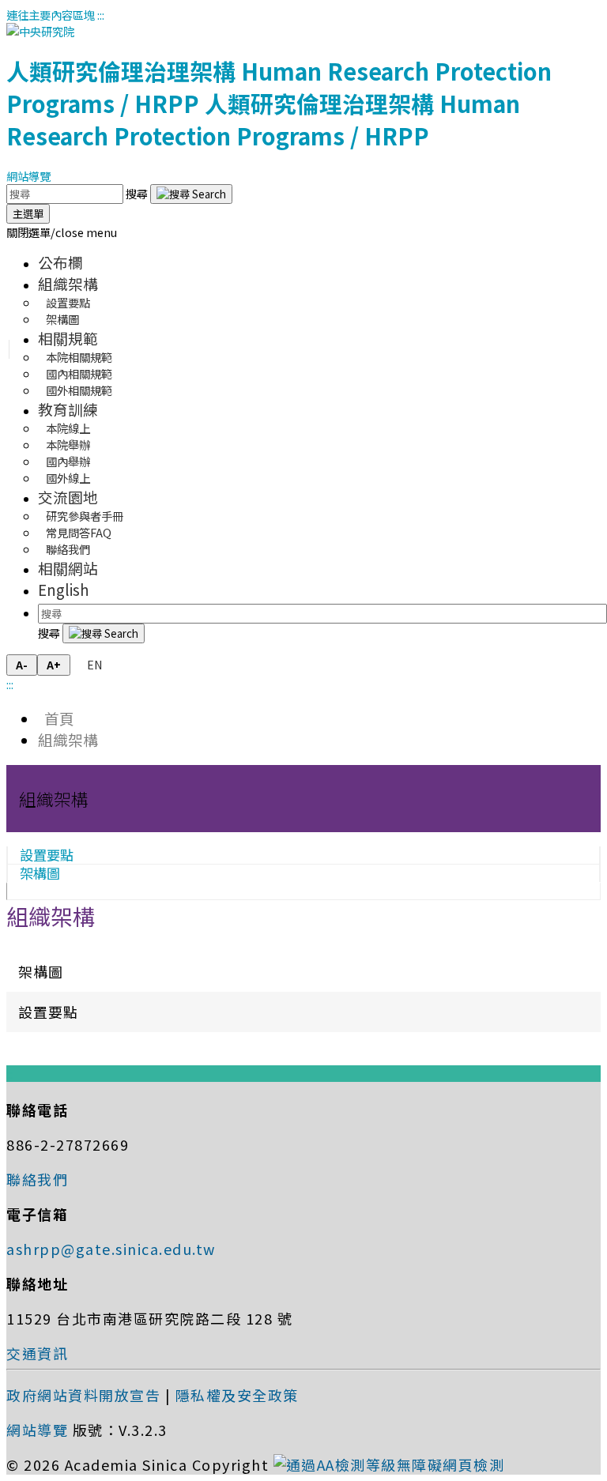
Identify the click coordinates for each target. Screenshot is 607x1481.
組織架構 (68, 283)
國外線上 (68, 477)
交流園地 (68, 496)
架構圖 (62, 319)
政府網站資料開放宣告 (83, 1395)
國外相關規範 (79, 390)
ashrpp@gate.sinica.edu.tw (111, 1248)
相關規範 (68, 338)
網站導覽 (28, 176)
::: (100, 14)
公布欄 (60, 262)
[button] (61, 232)
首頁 (56, 718)
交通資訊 (37, 1353)
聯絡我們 (68, 549)
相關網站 (68, 567)
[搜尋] (191, 194)
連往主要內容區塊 (50, 14)
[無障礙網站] (389, 1464)
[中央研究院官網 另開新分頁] (40, 31)
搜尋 (138, 193)
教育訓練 (68, 409)
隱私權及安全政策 (237, 1395)
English (63, 589)
